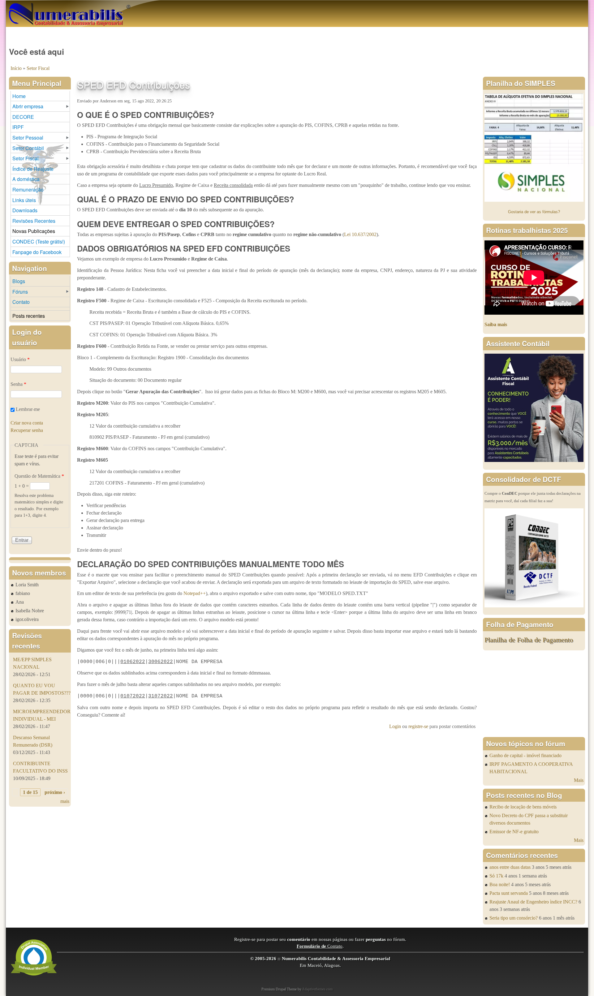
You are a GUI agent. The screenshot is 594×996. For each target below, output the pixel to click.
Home (19, 96)
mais (64, 801)
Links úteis (24, 200)
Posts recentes (28, 315)
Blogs (18, 281)
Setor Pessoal (27, 137)
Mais (578, 780)
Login (395, 726)
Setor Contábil (28, 148)
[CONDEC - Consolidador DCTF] (533, 605)
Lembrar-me (28, 409)
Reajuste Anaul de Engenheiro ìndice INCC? (533, 901)
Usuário (20, 359)
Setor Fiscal (38, 68)
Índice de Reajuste (33, 168)
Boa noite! (499, 884)
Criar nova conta (27, 422)
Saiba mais (495, 324)
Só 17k (496, 875)
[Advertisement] (533, 693)
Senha (18, 384)
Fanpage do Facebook (37, 252)
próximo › (55, 792)
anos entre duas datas (510, 867)
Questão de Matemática (39, 476)
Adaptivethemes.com (317, 989)
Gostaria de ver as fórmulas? (534, 211)
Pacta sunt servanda (508, 893)
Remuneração (28, 189)
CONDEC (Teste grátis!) (38, 241)
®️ (128, 6)
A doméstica (26, 179)
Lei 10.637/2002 (360, 234)
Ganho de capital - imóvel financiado (525, 755)
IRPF (18, 127)
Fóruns (20, 291)
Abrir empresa (27, 106)
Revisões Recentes (33, 220)
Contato (21, 301)
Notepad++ (194, 593)
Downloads (24, 210)
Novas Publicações (33, 231)
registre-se (418, 726)
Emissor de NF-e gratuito (514, 831)
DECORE (23, 116)
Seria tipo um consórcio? (513, 918)
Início (16, 68)
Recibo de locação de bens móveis (523, 806)
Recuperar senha (27, 430)
